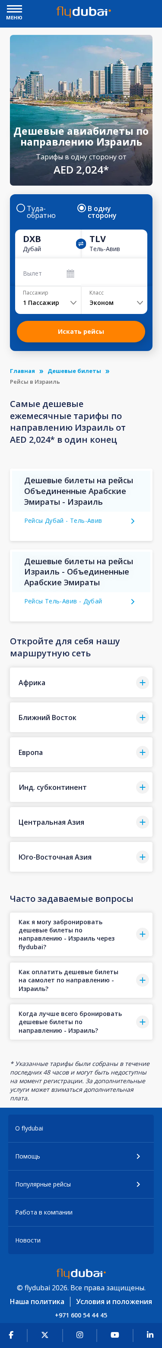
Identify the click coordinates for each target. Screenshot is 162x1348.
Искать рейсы (81, 331)
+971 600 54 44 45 (81, 1315)
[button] (81, 682)
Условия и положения (114, 1301)
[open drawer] (14, 9)
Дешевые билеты (74, 371)
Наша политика (37, 1301)
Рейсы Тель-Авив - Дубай (63, 601)
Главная (22, 371)
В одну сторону (102, 212)
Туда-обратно (41, 212)
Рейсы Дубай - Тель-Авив (63, 520)
